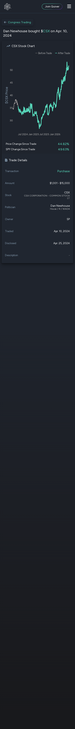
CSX (46, 31)
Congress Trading (19, 22)
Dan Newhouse (60, 205)
